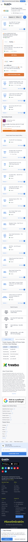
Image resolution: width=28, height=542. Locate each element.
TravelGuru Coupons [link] (6, 411)
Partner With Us (5, 511)
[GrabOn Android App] (6, 464)
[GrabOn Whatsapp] (3, 469)
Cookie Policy (13, 536)
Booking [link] (11, 42)
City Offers (16, 486)
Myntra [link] (3, 427)
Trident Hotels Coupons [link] (6, 413)
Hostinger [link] (4, 425)
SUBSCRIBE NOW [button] (14, 453)
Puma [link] (3, 433)
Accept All (7, 539)
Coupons (12, 17)
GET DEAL (14, 55)
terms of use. (10, 479)
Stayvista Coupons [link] (5, 417)
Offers (18, 17)
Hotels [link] (11, 441)
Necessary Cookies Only (20, 539)
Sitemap (3, 513)
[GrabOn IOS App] (14, 464)
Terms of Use (4, 506)
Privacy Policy (4, 504)
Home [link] (3, 441)
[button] (24, 17)
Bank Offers (16, 489)
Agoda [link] (10, 61)
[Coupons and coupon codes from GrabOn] (7, 4)
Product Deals (5, 491)
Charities (3, 493)
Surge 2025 (4, 488)
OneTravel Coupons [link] (6, 419)
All (5, 17)
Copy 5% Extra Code (14, 74)
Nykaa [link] (3, 429)
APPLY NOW (14, 130)
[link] (6, 469)
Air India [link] (4, 431)
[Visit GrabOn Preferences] (14, 400)
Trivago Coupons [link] (5, 415)
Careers (3, 510)
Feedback (4, 515)
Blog (3, 489)
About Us (4, 502)
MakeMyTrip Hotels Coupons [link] (7, 409)
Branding (3, 508)
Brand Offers (17, 488)
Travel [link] (7, 441)
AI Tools (3, 486)
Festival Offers (17, 491)
